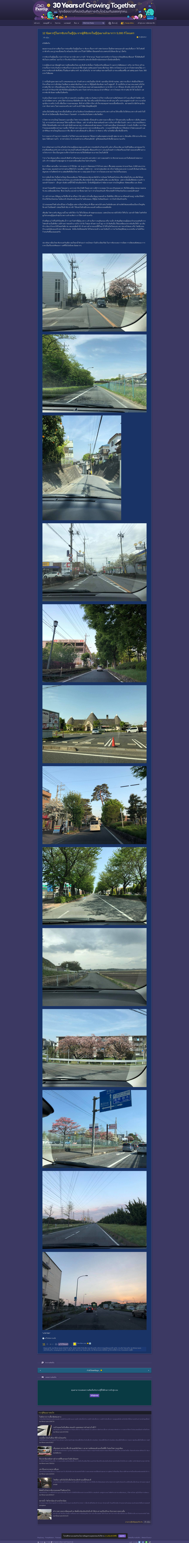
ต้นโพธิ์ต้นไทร (57, 1453)
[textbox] (93, 23)
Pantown (58, 1537)
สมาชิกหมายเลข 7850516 (46, 1463)
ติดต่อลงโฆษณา (147, 1537)
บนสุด (41, 1542)
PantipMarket (49, 1537)
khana (45, 1348)
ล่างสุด (48, 1542)
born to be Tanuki (81, 1350)
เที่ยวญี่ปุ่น (46, 37)
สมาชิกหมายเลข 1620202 (46, 1474)
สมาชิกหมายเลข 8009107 (46, 1495)
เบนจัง (69, 1350)
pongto (55, 1484)
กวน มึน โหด (122, 1348)
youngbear (42, 1505)
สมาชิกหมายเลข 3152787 (60, 1348)
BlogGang (40, 1537)
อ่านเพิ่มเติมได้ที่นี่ (111, 1536)
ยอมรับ (122, 1536)
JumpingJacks (58, 1350)
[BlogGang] (90, 1343)
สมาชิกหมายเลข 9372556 (60, 1432)
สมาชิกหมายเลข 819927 (46, 1442)
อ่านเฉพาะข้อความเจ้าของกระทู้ (63, 1542)
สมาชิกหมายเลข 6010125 (60, 1516)
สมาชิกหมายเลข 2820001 (99, 1350)
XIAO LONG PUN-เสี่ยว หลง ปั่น (83, 1348)
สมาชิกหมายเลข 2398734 (46, 1421)
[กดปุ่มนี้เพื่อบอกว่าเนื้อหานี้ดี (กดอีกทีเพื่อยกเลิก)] (47, 1344)
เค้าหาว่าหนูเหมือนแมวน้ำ (105, 1348)
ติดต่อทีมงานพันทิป (134, 1537)
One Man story (82, 1343)
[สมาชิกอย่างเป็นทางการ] (88, 1343)
